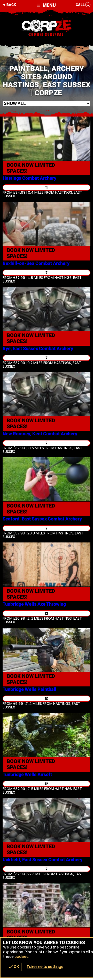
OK (13, 967)
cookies (21, 956)
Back (11, 5)
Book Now (31, 168)
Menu (49, 5)
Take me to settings (45, 966)
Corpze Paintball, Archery (46, 27)
